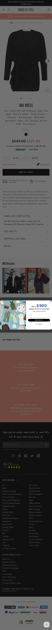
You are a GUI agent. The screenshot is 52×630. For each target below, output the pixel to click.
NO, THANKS (39, 324)
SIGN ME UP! (39, 320)
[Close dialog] (50, 302)
